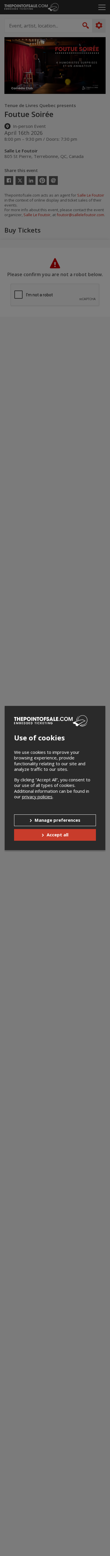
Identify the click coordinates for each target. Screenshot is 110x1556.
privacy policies (37, 797)
